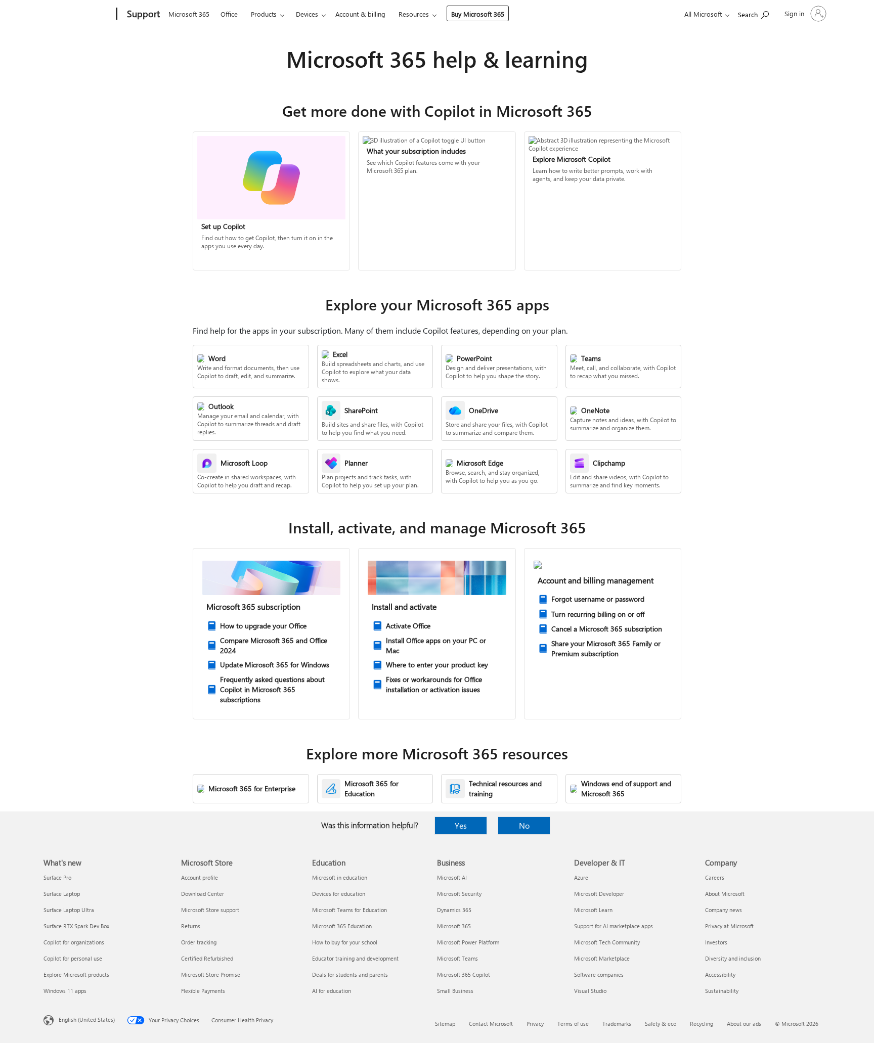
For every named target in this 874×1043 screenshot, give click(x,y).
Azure (581, 877)
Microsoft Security (459, 893)
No (524, 825)
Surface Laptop (61, 893)
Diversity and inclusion (733, 958)
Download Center (202, 893)
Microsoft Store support (210, 910)
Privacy (535, 1023)
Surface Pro (57, 877)
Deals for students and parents (350, 974)
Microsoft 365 (188, 14)
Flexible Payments (203, 990)
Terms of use (573, 1023)
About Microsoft (725, 893)
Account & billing (360, 14)
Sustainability (721, 990)
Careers (714, 877)
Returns (190, 926)
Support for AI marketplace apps (613, 926)
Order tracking (198, 942)
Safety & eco (660, 1023)
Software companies (599, 974)
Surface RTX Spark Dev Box (76, 926)
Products (264, 14)
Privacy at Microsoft (729, 926)
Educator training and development (355, 958)
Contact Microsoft (491, 1023)
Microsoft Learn (593, 910)
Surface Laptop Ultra (68, 910)
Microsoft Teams (457, 958)
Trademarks (616, 1023)
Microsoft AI (452, 877)
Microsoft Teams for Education (349, 910)
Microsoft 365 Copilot (463, 974)
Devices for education (338, 893)
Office (229, 14)
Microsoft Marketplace (602, 958)
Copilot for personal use (72, 958)
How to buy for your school (344, 942)
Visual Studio (590, 990)
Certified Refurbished (207, 958)
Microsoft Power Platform (468, 942)
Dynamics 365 (454, 910)
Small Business (455, 990)
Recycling (701, 1023)
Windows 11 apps (64, 990)
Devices (307, 14)
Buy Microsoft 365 (477, 14)
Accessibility (720, 974)
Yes (461, 825)
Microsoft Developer (599, 893)
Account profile (199, 877)
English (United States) (87, 1019)
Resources (414, 14)
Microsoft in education (339, 877)
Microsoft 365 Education (342, 926)
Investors (716, 942)
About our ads (744, 1023)
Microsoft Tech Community (607, 942)
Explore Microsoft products (76, 974)
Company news (723, 910)
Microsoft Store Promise (210, 974)
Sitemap (445, 1023)
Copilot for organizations (73, 942)
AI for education (331, 990)
